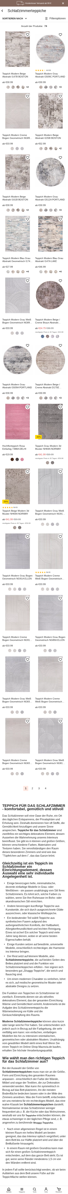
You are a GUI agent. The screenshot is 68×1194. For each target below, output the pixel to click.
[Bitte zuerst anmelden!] (27, 34)
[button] (14, 18)
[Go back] (2, 11)
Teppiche (31, 1115)
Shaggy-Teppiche (43, 1122)
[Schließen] (63, 3)
